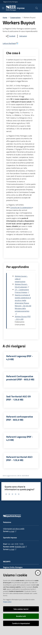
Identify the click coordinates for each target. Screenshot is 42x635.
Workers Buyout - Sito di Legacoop (21, 285)
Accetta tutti (21, 616)
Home (5, 17)
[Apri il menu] (3, 8)
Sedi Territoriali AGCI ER (18, 398)
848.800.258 (20, 546)
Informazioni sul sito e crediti (13, 528)
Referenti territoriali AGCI (19, 458)
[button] (37, 8)
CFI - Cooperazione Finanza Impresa (22, 291)
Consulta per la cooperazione (21, 207)
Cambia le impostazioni (21, 623)
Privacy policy (7, 602)
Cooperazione (15, 17)
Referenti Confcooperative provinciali (20, 378)
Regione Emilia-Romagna (10, 2)
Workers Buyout (23, 317)
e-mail (11, 531)
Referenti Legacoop (19, 358)
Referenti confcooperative (19, 418)
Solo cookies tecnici (21, 609)
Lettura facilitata (9, 43)
